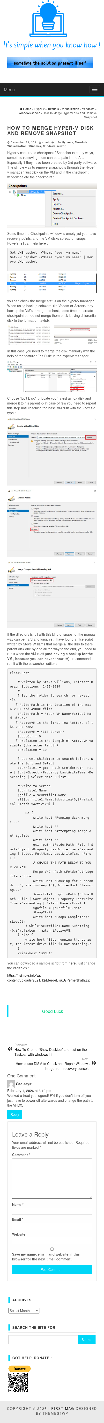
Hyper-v (67, 142)
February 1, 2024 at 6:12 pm (29, 1090)
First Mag (62, 1408)
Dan (19, 1083)
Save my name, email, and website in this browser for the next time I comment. (46, 1256)
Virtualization (17, 146)
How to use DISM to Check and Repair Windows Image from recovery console (52, 1064)
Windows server (54, 146)
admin (46, 142)
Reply (14, 1114)
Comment (21, 1154)
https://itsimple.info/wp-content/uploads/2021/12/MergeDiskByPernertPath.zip (48, 977)
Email (17, 1219)
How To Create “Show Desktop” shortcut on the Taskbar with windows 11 (51, 1050)
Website (18, 1234)
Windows (35, 146)
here (72, 963)
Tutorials (81, 142)
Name (17, 1204)
